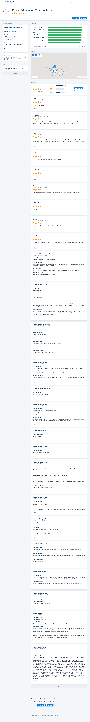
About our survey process (70, 2)
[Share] (86, 6)
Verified (34, 99)
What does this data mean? (81, 46)
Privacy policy (50, 715)
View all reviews (59, 686)
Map (15, 18)
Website (84, 18)
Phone (76, 18)
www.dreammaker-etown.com (12, 48)
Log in (86, 2)
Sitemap (56, 715)
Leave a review (78, 88)
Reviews (11, 18)
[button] (53, 68)
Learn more (6, 59)
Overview (6, 18)
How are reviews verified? (78, 90)
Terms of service (44, 715)
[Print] (84, 6)
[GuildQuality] (8, 2)
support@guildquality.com (48, 717)
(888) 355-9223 (39, 717)
